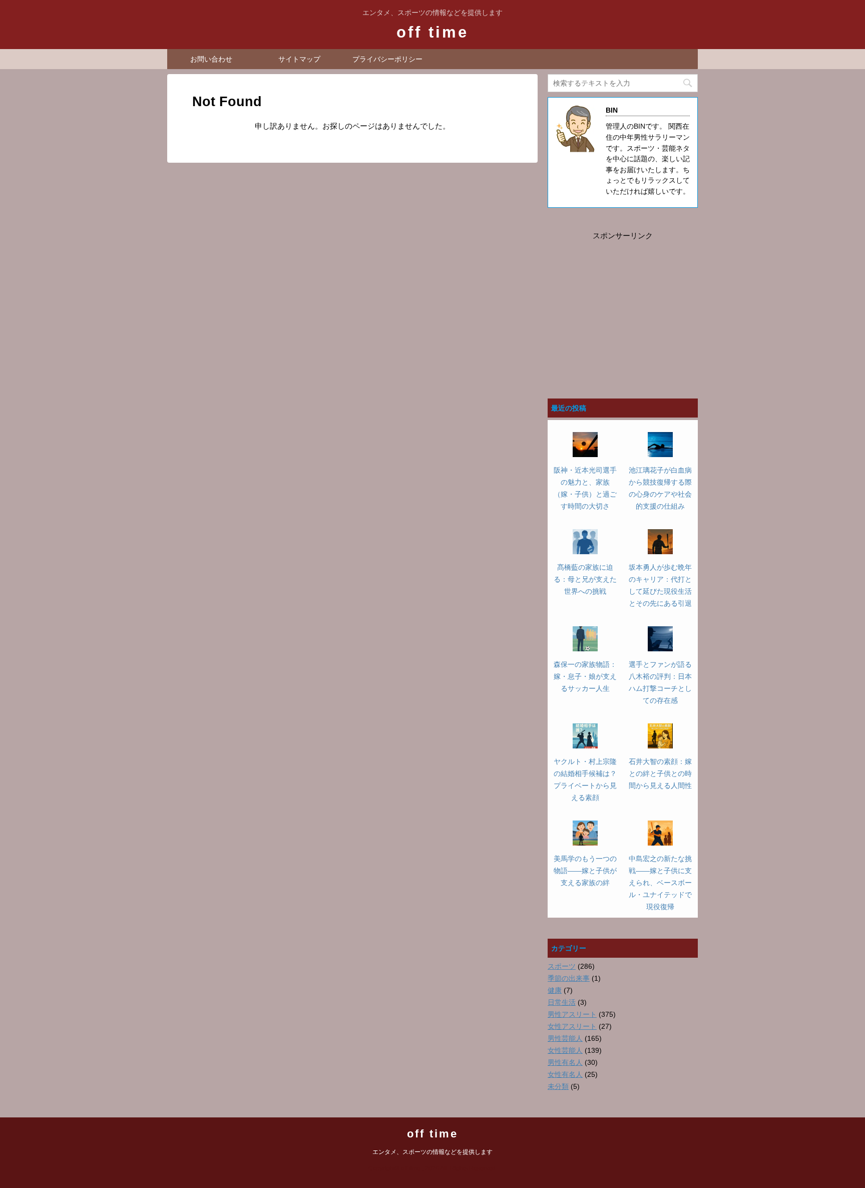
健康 (555, 990)
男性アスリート (572, 1014)
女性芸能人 (565, 1050)
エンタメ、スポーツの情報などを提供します (432, 1151)
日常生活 (562, 1002)
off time (432, 32)
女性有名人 (565, 1074)
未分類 (558, 1086)
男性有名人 (565, 1062)
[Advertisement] (623, 304)
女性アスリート (572, 1026)
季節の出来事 (569, 978)
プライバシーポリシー (387, 59)
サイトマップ (299, 59)
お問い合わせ (211, 59)
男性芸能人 (565, 1038)
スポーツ (562, 966)
